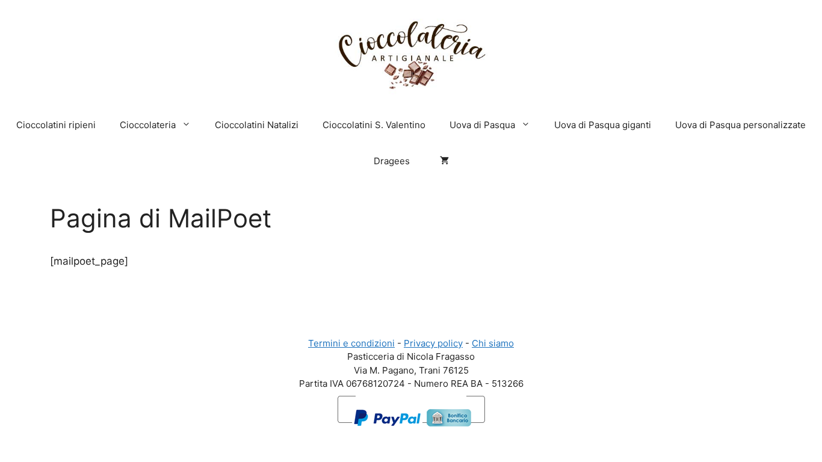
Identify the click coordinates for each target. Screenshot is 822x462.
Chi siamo (493, 343)
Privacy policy (433, 343)
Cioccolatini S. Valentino (374, 125)
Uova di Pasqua (482, 125)
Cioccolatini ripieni (56, 125)
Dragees (392, 161)
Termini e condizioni (351, 343)
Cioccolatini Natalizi (256, 125)
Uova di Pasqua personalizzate (740, 125)
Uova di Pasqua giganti (602, 125)
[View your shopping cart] (441, 161)
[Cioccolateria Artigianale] (411, 52)
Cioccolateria (148, 125)
